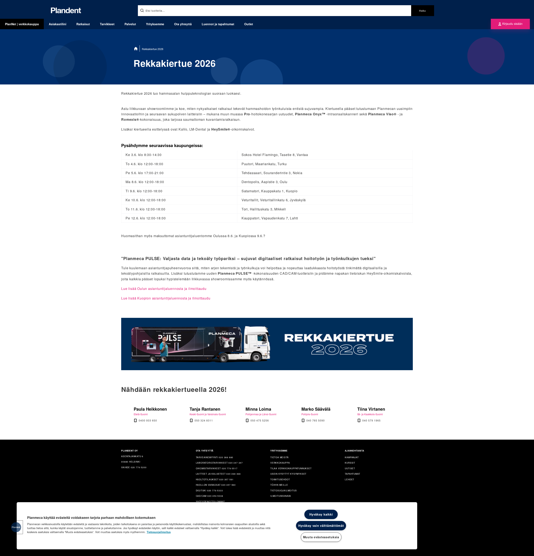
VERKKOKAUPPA (280, 462)
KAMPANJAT (352, 457)
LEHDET (349, 479)
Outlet (248, 24)
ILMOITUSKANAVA (280, 495)
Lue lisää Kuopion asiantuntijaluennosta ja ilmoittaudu (165, 298)
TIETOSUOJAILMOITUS (283, 490)
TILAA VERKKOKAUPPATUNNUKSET (291, 468)
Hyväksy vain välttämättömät (321, 525)
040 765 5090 (315, 420)
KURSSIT (350, 462)
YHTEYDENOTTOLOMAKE (210, 501)
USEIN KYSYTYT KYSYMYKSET (288, 473)
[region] (217, 525)
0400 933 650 (148, 420)
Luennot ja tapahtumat (218, 24)
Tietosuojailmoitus (159, 532)
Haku (422, 10)
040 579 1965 (371, 420)
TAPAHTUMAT (352, 473)
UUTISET (350, 468)
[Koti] (137, 48)
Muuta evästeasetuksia (321, 537)
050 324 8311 (204, 420)
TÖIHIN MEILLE (279, 484)
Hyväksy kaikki (321, 514)
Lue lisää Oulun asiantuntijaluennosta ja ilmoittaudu (164, 288)
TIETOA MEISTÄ (279, 457)
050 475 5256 (260, 420)
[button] (16, 527)
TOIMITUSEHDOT (280, 479)
